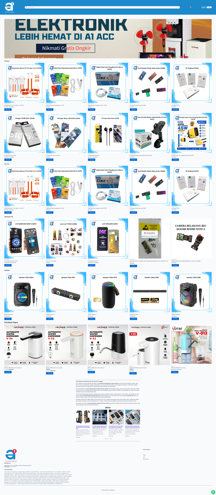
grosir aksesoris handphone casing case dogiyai (44, 482)
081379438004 (12, 466)
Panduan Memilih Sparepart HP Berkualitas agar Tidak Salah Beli (132, 427)
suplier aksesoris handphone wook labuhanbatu (28, 471)
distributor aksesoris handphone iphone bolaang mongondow (55, 479)
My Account (145, 459)
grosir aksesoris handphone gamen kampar (56, 477)
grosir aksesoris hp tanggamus (10, 471)
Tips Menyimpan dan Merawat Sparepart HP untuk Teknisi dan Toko (83, 427)
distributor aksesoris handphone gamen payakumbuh (51, 476)
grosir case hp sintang (59, 474)
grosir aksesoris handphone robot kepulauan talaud (22, 482)
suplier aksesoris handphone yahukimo (45, 473)
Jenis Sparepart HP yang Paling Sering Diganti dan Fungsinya (116, 427)
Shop (144, 455)
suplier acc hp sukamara (19, 474)
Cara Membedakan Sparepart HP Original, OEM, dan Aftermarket (99, 427)
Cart (144, 457)
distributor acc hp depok (48, 474)
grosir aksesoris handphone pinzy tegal (34, 474)
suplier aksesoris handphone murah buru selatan (50, 471)
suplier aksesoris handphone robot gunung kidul (27, 483)
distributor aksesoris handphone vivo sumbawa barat (50, 483)
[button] (5, 38)
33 (110, 438)
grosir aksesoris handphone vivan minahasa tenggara (29, 480)
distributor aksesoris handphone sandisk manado (28, 476)
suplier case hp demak (46, 480)
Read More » (78, 437)
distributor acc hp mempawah (10, 480)
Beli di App (8, 109)
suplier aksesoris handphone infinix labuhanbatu (25, 473)
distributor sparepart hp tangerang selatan (37, 477)
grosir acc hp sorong (22, 477)
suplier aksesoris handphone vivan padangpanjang (31, 479)
